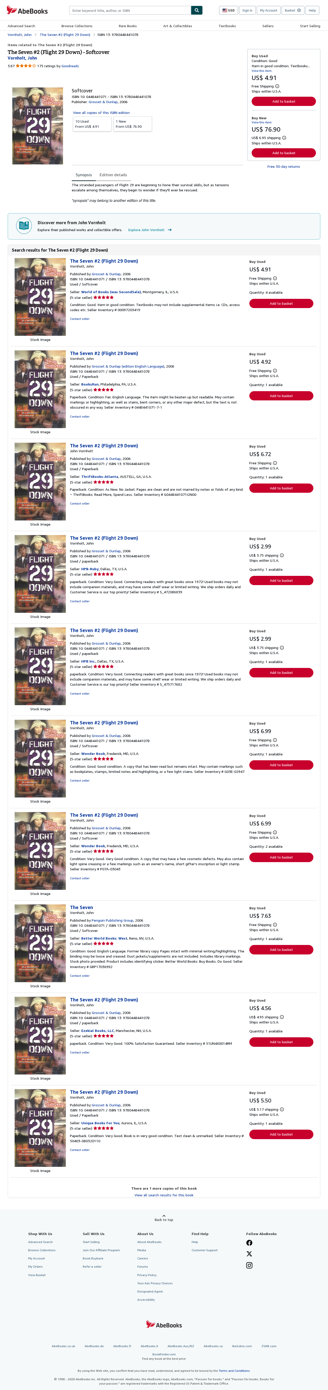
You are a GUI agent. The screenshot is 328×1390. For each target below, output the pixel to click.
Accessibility (146, 1300)
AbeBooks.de (94, 1346)
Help (312, 10)
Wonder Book (93, 753)
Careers (142, 1258)
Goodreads (70, 66)
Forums (142, 1266)
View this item (262, 71)
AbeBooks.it (149, 1346)
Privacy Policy (147, 1275)
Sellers (268, 26)
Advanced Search (21, 26)
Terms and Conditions (234, 1371)
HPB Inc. (88, 661)
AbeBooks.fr (122, 1346)
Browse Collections (77, 26)
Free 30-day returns (284, 166)
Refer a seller (92, 1266)
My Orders (35, 1266)
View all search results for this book (164, 1195)
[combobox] (130, 10)
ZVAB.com (268, 1346)
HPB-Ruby (90, 569)
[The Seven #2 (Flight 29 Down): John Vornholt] (40, 519)
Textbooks (227, 26)
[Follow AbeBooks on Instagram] (249, 1265)
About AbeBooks (149, 1242)
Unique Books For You (100, 1123)
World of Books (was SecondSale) (111, 292)
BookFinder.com (164, 1356)
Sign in (247, 10)
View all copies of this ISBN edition (101, 112)
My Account (268, 10)
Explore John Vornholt (146, 230)
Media (141, 1250)
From (87, 124)
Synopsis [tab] (84, 174)
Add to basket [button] (283, 101)
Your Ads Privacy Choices (155, 1283)
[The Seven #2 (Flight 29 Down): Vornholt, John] (40, 334)
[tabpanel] (157, 192)
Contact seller (79, 319)
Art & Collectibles (177, 26)
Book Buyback (93, 1258)
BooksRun (90, 384)
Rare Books (128, 26)
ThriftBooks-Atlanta (99, 476)
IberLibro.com (242, 1346)
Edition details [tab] (113, 174)
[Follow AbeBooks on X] (249, 1254)
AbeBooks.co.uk (63, 1346)
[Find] (196, 10)
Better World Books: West (104, 938)
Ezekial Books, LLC (97, 1030)
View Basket (37, 1275)
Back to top (164, 1219)
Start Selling (310, 26)
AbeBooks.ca (213, 1346)
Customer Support (205, 1250)
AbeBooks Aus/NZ (181, 1346)
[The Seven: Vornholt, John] (40, 981)
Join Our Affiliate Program (101, 1250)
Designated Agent (150, 1291)
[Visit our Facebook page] (249, 1243)
